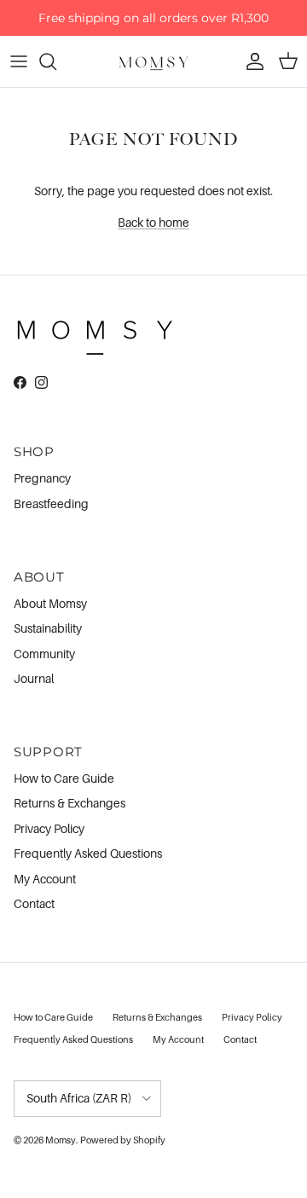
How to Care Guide (64, 778)
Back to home (153, 222)
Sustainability (48, 628)
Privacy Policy (49, 828)
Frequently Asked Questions (88, 853)
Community (44, 653)
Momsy (60, 1140)
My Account (45, 878)
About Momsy (50, 603)
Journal (34, 678)
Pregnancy (42, 478)
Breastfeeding (51, 503)
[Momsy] (153, 61)
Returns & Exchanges (69, 803)
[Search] (56, 61)
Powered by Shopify (122, 1140)
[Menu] (19, 61)
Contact (34, 903)
